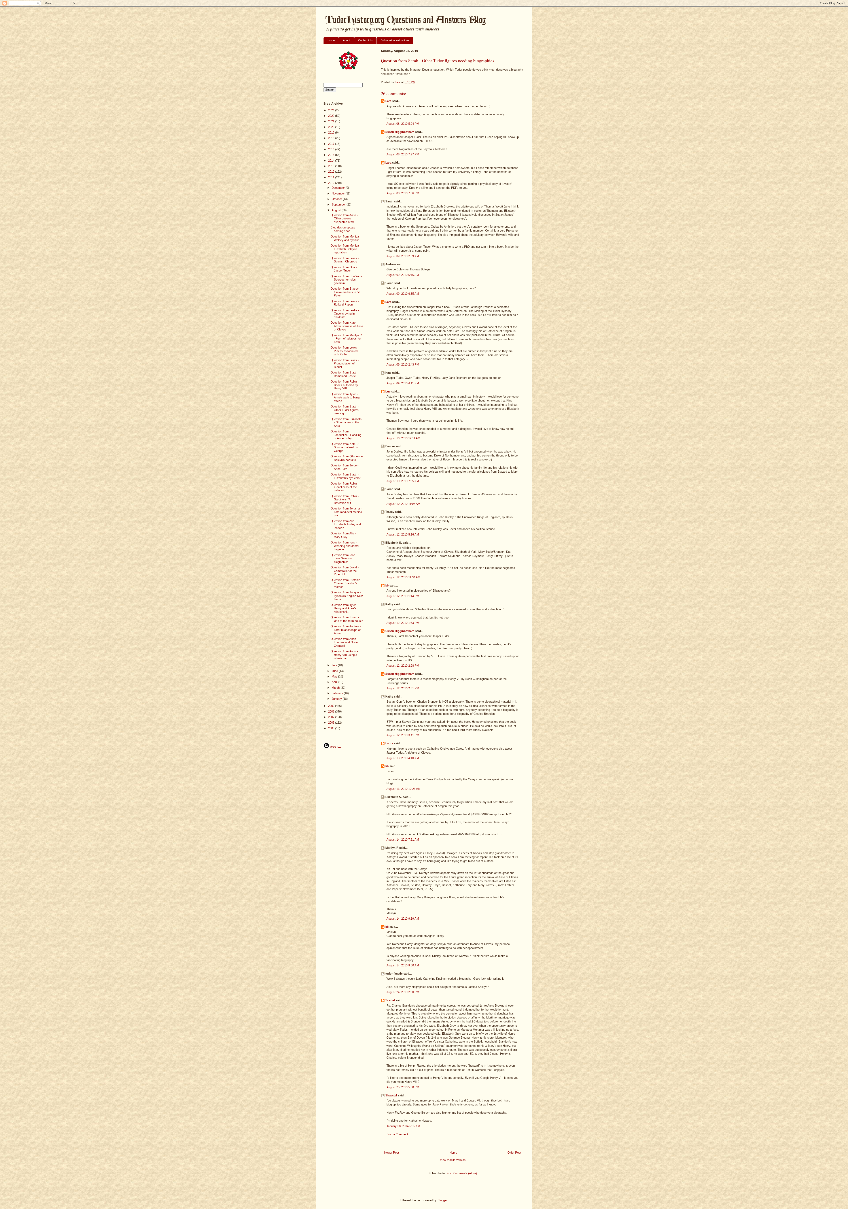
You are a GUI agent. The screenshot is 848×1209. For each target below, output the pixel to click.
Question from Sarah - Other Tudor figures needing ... (345, 410)
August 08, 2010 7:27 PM (402, 154)
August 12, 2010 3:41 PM (402, 735)
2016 (331, 149)
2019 (331, 132)
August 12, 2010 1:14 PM (402, 596)
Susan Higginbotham (399, 132)
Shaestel (391, 1095)
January (337, 698)
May (335, 676)
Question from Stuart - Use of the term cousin (347, 619)
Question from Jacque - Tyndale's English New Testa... (347, 596)
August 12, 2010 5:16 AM (402, 534)
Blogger (442, 1200)
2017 (331, 143)
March (336, 687)
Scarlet (390, 1000)
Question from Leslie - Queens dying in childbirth (345, 314)
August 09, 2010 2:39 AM (402, 256)
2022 (331, 115)
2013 (331, 166)
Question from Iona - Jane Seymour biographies (344, 558)
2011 (331, 177)
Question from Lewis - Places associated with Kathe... (345, 351)
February (338, 693)
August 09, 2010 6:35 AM (402, 293)
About (346, 40)
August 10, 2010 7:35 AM (402, 481)
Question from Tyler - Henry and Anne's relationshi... (344, 608)
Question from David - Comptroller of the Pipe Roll (345, 571)
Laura (389, 743)
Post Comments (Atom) (462, 1173)
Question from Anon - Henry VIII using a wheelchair (344, 655)
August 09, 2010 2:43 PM (402, 364)
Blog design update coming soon (343, 229)
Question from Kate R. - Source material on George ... (346, 447)
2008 (331, 711)
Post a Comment (397, 1134)
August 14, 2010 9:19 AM (402, 918)
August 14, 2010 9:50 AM (402, 965)
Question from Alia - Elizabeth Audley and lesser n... (346, 524)
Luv (387, 391)
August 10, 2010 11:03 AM (403, 503)
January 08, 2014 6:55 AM (403, 1126)
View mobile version (453, 1160)
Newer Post (391, 1152)
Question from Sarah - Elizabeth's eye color (345, 476)
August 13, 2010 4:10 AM (402, 758)
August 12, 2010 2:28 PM (402, 665)
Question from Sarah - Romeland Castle (345, 374)
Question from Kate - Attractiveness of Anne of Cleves (347, 326)
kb (387, 585)
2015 (331, 155)
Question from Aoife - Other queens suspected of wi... (344, 218)
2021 (331, 121)
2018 (331, 138)
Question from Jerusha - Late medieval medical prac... (347, 512)
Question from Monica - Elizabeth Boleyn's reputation (346, 249)
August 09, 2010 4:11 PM (402, 383)
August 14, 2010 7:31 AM (402, 839)
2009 (331, 705)
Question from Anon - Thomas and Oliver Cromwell (344, 642)
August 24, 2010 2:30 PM (402, 992)
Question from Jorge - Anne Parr (344, 467)
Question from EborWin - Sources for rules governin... (346, 280)
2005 (331, 728)
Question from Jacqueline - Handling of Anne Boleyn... (346, 435)
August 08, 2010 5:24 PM (402, 123)
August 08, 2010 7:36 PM (402, 193)
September (339, 204)
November (339, 193)
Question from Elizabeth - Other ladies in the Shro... (346, 422)
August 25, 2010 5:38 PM (402, 1087)
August (337, 210)
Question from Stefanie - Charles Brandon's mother (346, 583)
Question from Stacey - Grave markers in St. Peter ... (346, 292)
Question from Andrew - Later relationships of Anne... (346, 630)
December (339, 187)
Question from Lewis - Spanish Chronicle (345, 260)
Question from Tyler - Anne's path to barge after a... (345, 397)
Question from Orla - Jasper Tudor (344, 269)
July (335, 665)
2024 (331, 110)
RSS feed (335, 747)
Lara (388, 101)
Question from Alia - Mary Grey (343, 535)
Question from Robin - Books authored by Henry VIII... (345, 385)
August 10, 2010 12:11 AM (403, 438)
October (337, 199)
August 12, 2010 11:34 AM (403, 577)
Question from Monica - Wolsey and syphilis (346, 238)
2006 (331, 722)
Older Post (514, 1152)
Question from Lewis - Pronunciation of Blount (345, 363)
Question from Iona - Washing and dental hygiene (345, 546)
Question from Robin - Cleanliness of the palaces (345, 487)
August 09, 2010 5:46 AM (402, 275)
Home (331, 40)
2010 (331, 183)
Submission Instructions (395, 40)
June (335, 671)
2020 (331, 127)
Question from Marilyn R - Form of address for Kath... (346, 339)
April (335, 682)
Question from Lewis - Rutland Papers (345, 303)
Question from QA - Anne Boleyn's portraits (347, 458)
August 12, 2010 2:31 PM (402, 688)
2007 (331, 717)
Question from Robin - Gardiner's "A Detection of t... (345, 499)
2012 (331, 171)
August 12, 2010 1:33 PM (402, 622)
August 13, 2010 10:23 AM (403, 788)
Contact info (365, 40)
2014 (331, 160)
